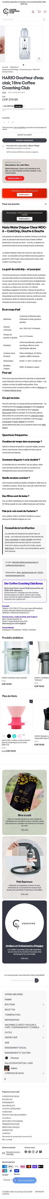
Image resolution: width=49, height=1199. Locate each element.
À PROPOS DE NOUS (10, 1096)
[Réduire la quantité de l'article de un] (4, 122)
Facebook (16, 630)
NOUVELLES (7, 1099)
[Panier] (39, 11)
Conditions (6, 1118)
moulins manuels (23, 407)
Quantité (6, 118)
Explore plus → (14, 178)
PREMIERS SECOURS (10, 1124)
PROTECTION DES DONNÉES (14, 1115)
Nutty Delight (19, 422)
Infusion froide (7, 72)
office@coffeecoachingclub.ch (25, 562)
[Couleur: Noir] (9, 736)
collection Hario (37, 416)
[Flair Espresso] (24, 858)
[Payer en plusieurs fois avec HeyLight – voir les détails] (23, 106)
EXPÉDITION (7, 1130)
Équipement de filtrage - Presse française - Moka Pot (21, 69)
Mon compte (7, 1139)
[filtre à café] (24, 792)
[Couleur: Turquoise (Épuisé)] (14, 736)
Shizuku (41, 387)
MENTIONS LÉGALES (10, 1127)
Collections (14, 67)
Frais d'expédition (19, 127)
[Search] (44, 19)
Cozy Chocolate (11, 539)
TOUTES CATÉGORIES (11, 1109)
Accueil (5, 67)
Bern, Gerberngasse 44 (26, 572)
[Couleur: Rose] (19, 736)
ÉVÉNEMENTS (8, 1102)
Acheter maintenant (24, 140)
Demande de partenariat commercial (16, 1136)
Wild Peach (9, 548)
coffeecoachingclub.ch (15, 565)
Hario (14, 696)
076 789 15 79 (15, 608)
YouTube (32, 630)
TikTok (25, 630)
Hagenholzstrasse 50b (17, 621)
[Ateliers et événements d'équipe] (24, 922)
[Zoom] (39, 58)
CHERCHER (7, 1112)
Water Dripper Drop (13, 390)
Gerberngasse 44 (14, 619)
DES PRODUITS (8, 1106)
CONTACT (6, 1133)
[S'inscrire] (37, 980)
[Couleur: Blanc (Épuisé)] (4, 736)
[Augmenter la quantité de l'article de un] (13, 122)
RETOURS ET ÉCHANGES (12, 1121)
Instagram (6, 630)
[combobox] (24, 19)
